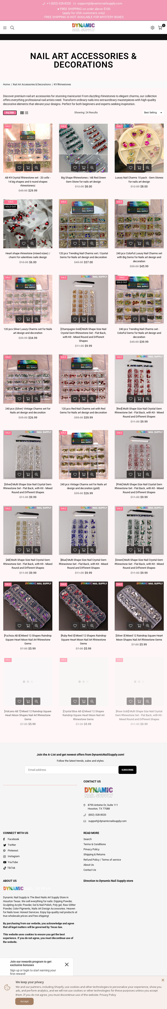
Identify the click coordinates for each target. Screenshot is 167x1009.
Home (6, 84)
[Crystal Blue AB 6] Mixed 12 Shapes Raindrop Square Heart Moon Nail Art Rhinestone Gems (83, 715)
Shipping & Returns (94, 854)
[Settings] (152, 27)
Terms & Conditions (95, 844)
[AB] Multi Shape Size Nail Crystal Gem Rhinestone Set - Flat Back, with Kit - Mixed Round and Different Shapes (27, 563)
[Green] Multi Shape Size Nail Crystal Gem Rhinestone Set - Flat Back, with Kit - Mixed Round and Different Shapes (139, 563)
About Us (89, 864)
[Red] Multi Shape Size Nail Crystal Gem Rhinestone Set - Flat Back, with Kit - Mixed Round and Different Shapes (139, 412)
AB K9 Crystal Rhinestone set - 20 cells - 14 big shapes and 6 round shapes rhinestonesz (28, 181)
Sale (8, 126)
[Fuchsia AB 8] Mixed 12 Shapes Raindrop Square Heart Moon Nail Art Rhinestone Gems (28, 639)
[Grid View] (22, 112)
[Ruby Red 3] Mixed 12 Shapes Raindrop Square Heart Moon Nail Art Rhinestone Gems (83, 639)
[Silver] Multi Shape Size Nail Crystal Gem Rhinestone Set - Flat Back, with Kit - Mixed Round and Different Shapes (27, 488)
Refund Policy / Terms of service (102, 859)
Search (88, 839)
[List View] (26, 112)
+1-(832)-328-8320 (58, 3)
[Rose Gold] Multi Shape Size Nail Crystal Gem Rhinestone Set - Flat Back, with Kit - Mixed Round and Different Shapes (139, 715)
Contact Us (90, 869)
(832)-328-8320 (97, 814)
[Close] (163, 980)
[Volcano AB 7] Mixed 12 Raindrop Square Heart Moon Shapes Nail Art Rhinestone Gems (27, 715)
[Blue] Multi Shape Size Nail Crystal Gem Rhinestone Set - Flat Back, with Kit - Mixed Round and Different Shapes (83, 563)
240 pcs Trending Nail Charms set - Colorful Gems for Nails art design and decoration (139, 333)
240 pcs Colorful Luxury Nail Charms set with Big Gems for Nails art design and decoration (139, 257)
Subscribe (127, 770)
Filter (10, 112)
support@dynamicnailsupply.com (99, 3)
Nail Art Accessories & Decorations (32, 84)
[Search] (12, 27)
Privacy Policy (91, 849)
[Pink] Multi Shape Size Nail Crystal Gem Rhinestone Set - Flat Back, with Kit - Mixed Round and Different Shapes (139, 488)
